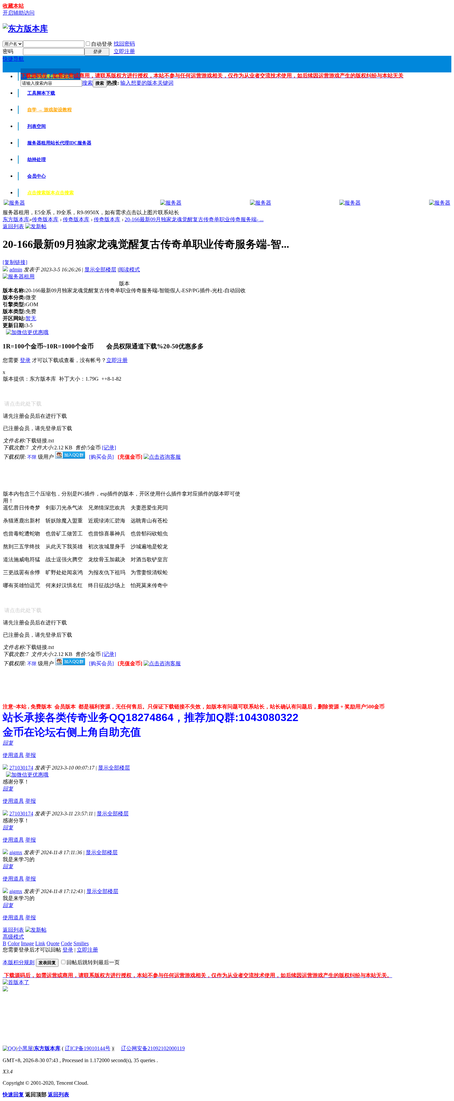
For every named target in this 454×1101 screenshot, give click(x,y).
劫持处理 (36, 159)
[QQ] (9, 1048)
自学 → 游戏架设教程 (49, 109)
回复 (8, 743)
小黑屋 (25, 1048)
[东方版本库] (25, 28)
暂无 (31, 318)
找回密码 (124, 43)
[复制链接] (15, 262)
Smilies (81, 943)
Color (14, 943)
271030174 (21, 768)
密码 (8, 51)
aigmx (15, 852)
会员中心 (36, 176)
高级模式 (13, 937)
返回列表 (13, 226)
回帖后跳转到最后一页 (93, 962)
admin (15, 269)
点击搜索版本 (50, 192)
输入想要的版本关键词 (146, 83)
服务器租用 (59, 142)
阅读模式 (129, 269)
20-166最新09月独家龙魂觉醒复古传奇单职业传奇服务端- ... (194, 219)
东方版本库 (16, 219)
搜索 (87, 83)
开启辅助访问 (19, 13)
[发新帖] (36, 226)
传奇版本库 (45, 219)
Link (40, 943)
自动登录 (101, 44)
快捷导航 (13, 59)
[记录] (109, 447)
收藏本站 (13, 6)
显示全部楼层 (100, 269)
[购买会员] (102, 457)
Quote (53, 943)
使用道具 (13, 755)
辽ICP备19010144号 (87, 1048)
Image (27, 943)
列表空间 (36, 126)
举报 (30, 755)
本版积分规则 (19, 962)
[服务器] (14, 203)
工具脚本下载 (41, 93)
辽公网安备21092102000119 (153, 1048)
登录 (25, 360)
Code (66, 943)
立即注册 (124, 51)
